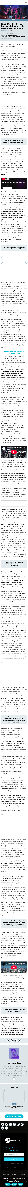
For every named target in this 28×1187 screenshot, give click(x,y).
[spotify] (22, 1124)
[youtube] (10, 1124)
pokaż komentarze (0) (14, 1116)
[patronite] (2, 1128)
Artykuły (14, 1174)
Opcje (20, 1184)
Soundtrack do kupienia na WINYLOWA (14, 352)
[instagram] (14, 1124)
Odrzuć (14, 1184)
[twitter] (12, 1040)
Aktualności (5, 1174)
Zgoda (7, 1184)
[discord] (18, 1124)
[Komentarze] (19, 1040)
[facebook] (8, 1040)
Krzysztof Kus (4, 30)
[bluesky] (6, 1124)
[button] (26, 264)
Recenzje (22, 1174)
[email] (15, 1040)
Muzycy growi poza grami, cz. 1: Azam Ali (14, 1106)
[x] (6, 1128)
